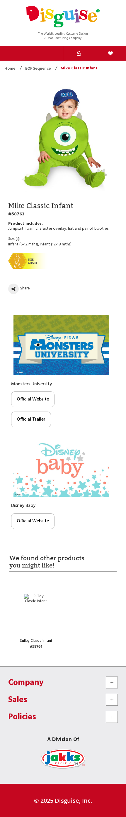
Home (10, 68)
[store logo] (63, 17)
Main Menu (47, 53)
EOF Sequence (38, 68)
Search (16, 53)
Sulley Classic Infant (36, 641)
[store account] (79, 53)
